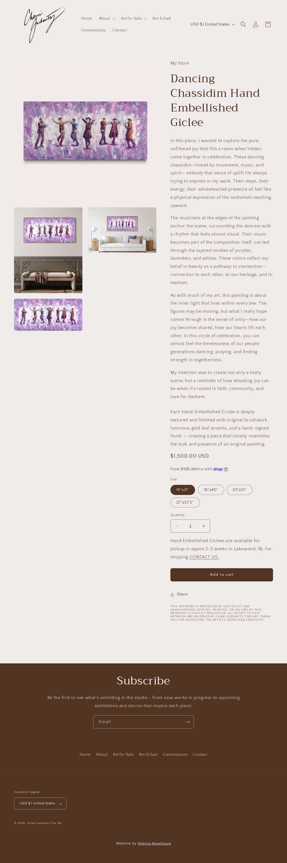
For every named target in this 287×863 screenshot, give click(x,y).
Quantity (177, 515)
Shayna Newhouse (154, 843)
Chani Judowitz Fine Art (44, 823)
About (101, 754)
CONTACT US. (204, 557)
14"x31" (182, 490)
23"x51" (240, 490)
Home (85, 754)
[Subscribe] (187, 722)
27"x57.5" (185, 502)
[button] (107, 18)
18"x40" (211, 490)
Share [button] (182, 594)
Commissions (175, 754)
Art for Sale (123, 754)
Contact (200, 754)
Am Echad (148, 754)
